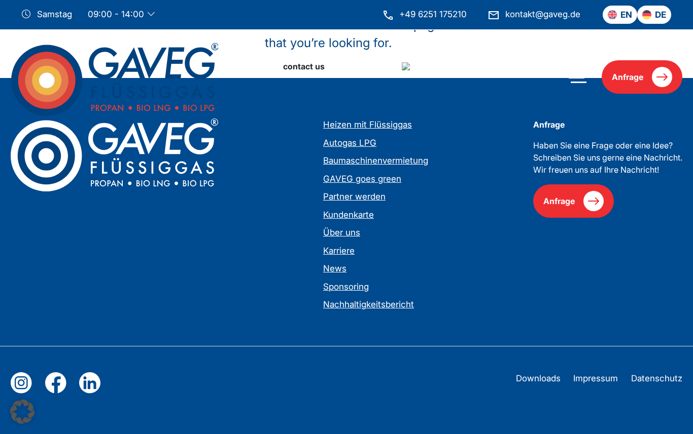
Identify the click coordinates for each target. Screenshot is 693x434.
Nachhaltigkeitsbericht (368, 304)
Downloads (538, 378)
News (334, 268)
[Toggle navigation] (577, 77)
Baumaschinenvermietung (375, 160)
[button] (22, 411)
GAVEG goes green (362, 179)
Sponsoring (346, 287)
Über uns (341, 232)
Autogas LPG (349, 143)
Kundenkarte (348, 215)
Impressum (595, 378)
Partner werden (354, 196)
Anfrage (627, 77)
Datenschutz (656, 378)
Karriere (339, 251)
